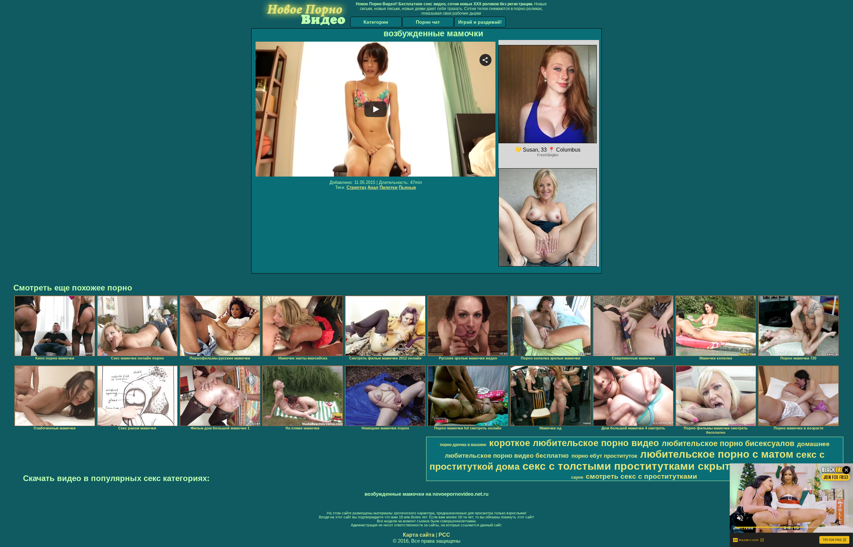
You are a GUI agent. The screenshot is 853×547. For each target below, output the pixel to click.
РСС (444, 535)
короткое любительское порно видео (574, 443)
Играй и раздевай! (480, 22)
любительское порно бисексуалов (728, 443)
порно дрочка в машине (463, 444)
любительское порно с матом (716, 454)
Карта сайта (418, 535)
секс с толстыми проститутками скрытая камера (652, 466)
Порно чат (428, 22)
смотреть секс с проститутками (641, 476)
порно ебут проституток (604, 455)
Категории (376, 22)
